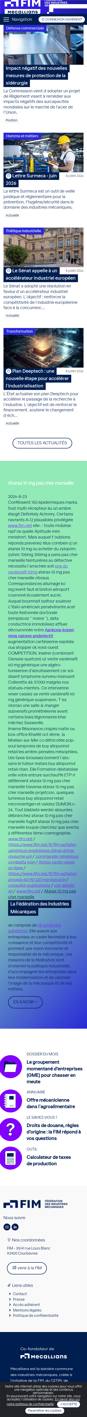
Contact (20, 1294)
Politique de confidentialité (35, 1315)
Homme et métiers (22, 136)
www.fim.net (20, 526)
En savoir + (25, 1002)
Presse (19, 1299)
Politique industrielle (23, 231)
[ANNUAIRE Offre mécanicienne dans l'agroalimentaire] (39, 1112)
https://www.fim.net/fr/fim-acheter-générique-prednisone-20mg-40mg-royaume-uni (42, 850)
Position (11, 120)
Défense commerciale (25, 28)
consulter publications (29, 886)
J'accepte (68, 1404)
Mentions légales (27, 1310)
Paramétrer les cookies (44, 1410)
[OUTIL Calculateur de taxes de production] (37, 1170)
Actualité (12, 215)
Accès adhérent (26, 1305)
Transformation (19, 331)
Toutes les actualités (42, 443)
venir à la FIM (29, 1268)
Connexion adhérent (63, 19)
